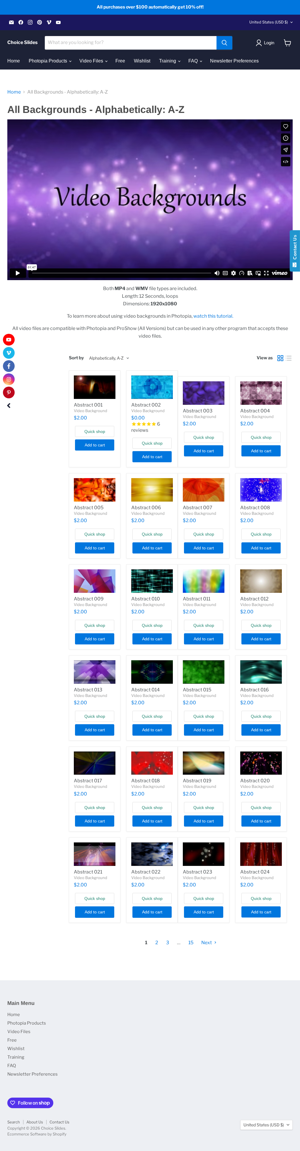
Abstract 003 (197, 411)
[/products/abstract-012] (261, 581)
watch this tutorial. (213, 316)
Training (168, 60)
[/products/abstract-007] (203, 490)
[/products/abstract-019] (203, 763)
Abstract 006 (146, 507)
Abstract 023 (197, 872)
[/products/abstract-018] (152, 763)
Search (13, 1122)
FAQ (193, 60)
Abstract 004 (255, 411)
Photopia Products (48, 60)
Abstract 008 (255, 507)
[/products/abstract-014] (152, 672)
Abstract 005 (88, 507)
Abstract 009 (89, 599)
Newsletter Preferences (234, 60)
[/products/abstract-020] (261, 763)
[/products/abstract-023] (203, 854)
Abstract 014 (145, 690)
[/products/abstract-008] (261, 490)
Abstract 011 (196, 599)
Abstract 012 (254, 599)
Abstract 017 (88, 780)
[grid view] (280, 358)
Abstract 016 (254, 690)
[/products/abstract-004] (261, 393)
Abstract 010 (145, 599)
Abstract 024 (255, 872)
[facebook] (9, 366)
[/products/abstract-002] (152, 387)
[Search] (224, 43)
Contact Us (59, 1122)
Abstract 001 (88, 405)
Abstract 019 (197, 780)
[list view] (288, 358)
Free (120, 60)
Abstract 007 (197, 507)
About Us (34, 1122)
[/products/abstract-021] (94, 854)
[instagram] (9, 379)
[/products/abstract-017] (94, 763)
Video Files (91, 60)
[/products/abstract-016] (261, 672)
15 (190, 942)
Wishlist (142, 60)
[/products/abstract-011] (203, 581)
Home (13, 60)
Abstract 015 (197, 690)
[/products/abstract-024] (261, 854)
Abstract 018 (145, 780)
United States (268, 22)
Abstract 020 (255, 780)
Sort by (76, 358)
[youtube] (9, 340)
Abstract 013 (88, 690)
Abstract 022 (146, 872)
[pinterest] (9, 392)
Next (207, 942)
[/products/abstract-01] (94, 387)
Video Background (90, 410)
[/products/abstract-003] (203, 393)
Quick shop (94, 431)
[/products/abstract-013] (94, 672)
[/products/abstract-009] (94, 581)
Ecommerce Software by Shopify (37, 1134)
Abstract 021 (88, 872)
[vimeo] (9, 353)
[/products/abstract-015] (203, 672)
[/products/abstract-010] (152, 581)
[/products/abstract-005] (94, 490)
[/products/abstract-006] (152, 490)
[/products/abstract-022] (152, 854)
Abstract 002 (146, 405)
